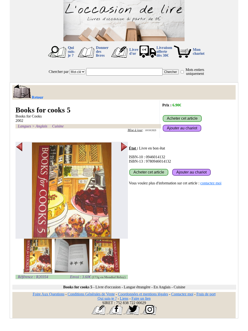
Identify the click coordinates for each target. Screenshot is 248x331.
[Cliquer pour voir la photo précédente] (19, 190)
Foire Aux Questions (48, 294)
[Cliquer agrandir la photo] (71, 190)
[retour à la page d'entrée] (124, 40)
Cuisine (58, 126)
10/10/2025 (150, 130)
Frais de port (206, 294)
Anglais (41, 126)
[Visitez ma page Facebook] (116, 313)
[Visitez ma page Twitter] (133, 313)
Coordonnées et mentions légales (143, 294)
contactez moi (210, 183)
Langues (24, 126)
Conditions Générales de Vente (91, 294)
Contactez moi (182, 294)
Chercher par (59, 72)
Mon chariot (198, 51)
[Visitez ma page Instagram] (149, 313)
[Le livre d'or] (99, 313)
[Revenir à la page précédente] (21, 92)
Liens (124, 298)
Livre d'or (133, 51)
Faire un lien (141, 298)
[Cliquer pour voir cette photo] (38, 271)
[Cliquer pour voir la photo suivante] (124, 190)
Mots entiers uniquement (195, 72)
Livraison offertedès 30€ (164, 51)
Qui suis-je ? (71, 51)
